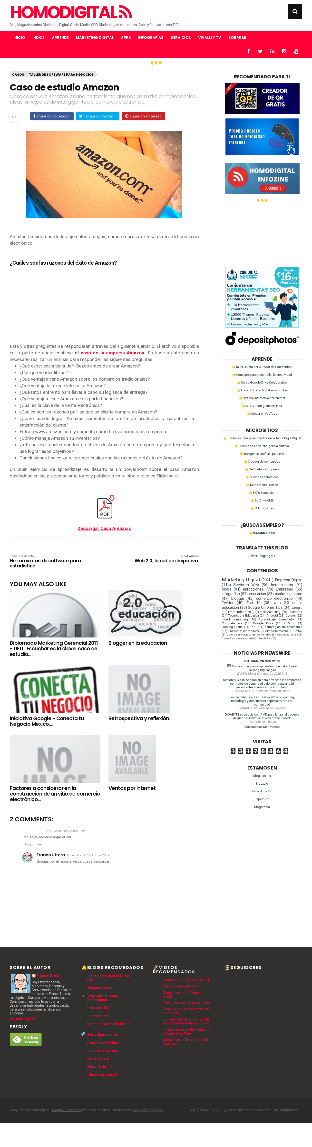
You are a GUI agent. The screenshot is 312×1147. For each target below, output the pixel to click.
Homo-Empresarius (103, 1034)
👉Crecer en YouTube (262, 413)
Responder (33, 844)
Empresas (284, 589)
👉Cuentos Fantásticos (262, 477)
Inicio (19, 37)
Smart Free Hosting (102, 1042)
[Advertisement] (104, 302)
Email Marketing (269, 612)
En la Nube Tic (262, 791)
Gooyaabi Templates (147, 1110)
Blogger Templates (66, 1110)
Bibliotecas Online (287, 634)
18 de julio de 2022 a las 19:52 (64, 831)
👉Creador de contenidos (262, 461)
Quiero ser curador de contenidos (248, 634)
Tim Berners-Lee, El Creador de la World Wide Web (187, 1031)
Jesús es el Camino (102, 1050)
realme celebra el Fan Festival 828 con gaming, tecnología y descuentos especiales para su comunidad (262, 700)
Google (297, 607)
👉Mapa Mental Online (262, 485)
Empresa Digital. (288, 580)
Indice (38, 37)
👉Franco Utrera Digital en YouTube (262, 390)
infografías (231, 594)
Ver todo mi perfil (23, 1019)
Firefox (297, 631)
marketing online (288, 594)
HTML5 (289, 623)
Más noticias (253, 727)
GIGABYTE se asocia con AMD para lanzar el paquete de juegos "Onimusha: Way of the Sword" (262, 716)
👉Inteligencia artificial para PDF (262, 454)
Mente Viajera (98, 1058)
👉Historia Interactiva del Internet (262, 398)
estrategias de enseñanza (283, 627)
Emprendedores (239, 612)
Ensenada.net (97, 1016)
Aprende (60, 37)
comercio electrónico (274, 598)
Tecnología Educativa (243, 615)
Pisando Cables (99, 988)
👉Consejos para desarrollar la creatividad (262, 374)
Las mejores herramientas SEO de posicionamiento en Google (187, 1021)
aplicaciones (253, 589)
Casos (18, 74)
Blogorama (262, 807)
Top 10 (254, 603)
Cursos (291, 615)
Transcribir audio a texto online (186, 1003)
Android (272, 615)
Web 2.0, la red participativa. (167, 559)
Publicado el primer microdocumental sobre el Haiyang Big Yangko (264, 668)
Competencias (232, 623)
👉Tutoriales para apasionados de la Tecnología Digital (262, 438)
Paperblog (262, 799)
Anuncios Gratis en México (108, 1024)
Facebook (295, 612)
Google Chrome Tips (265, 607)
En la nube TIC (98, 1008)
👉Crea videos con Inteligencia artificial (262, 446)
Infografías (151, 37)
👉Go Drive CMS (262, 500)
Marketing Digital (95, 37)
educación (257, 594)
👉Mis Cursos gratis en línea (262, 406)
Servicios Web (246, 585)
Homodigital (64, 12)
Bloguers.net (262, 776)
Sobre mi (237, 37)
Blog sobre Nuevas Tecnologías (102, 998)
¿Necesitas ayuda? (102, 1074)
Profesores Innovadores (244, 631)
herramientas (282, 585)
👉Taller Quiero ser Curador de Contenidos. (262, 367)
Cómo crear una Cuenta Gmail (186, 980)
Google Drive (263, 623)
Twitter (228, 603)
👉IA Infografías (262, 508)
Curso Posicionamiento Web (238, 638)
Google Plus (265, 638)
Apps (126, 37)
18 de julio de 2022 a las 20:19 (87, 855)
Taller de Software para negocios (61, 74)
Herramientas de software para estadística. (45, 561)
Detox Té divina (99, 1066)
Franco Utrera (51, 855)
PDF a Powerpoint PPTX (181, 986)
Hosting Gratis (232, 627)
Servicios (181, 37)
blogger (237, 598)
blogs (226, 589)
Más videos (271, 727)
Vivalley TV (209, 37)
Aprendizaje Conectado (276, 619)
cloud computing (235, 619)
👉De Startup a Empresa (262, 469)
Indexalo (262, 783)
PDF (253, 627)
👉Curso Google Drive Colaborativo (262, 382)
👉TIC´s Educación (262, 492)
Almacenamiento (276, 631)
